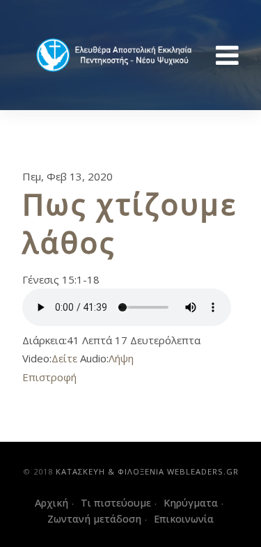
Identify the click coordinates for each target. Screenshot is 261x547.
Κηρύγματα (191, 502)
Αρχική (51, 502)
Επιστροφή (49, 377)
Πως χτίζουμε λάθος (129, 223)
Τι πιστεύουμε (116, 502)
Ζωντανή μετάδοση (94, 518)
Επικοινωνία (184, 518)
